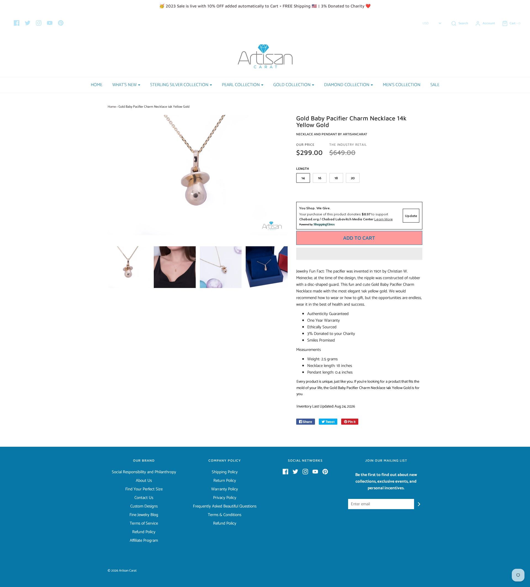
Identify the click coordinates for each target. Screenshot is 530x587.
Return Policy (224, 480)
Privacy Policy (224, 498)
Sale (434, 85)
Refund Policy (143, 532)
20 (353, 178)
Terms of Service (144, 523)
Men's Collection (401, 85)
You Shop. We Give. (314, 208)
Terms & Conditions (224, 515)
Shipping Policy (225, 472)
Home (96, 85)
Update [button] (411, 216)
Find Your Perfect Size (144, 489)
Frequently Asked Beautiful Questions (224, 506)
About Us (144, 480)
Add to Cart (359, 238)
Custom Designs (144, 506)
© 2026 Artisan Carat (122, 570)
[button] (359, 254)
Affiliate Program (144, 540)
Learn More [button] (383, 219)
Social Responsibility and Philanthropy (144, 472)
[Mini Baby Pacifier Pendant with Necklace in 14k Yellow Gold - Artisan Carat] (129, 267)
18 (336, 178)
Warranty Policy (224, 489)
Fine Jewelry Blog (143, 515)
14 (303, 178)
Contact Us (143, 498)
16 (319, 178)
